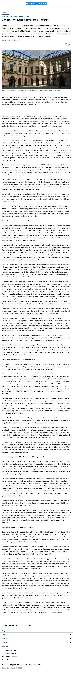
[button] (3, 3)
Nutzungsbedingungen (10, 656)
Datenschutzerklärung (10, 653)
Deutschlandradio (9, 650)
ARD (11, 665)
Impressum (6, 659)
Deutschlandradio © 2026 (12, 668)
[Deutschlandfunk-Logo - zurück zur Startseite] (36, 3)
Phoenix (20, 665)
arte (27, 665)
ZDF (15, 665)
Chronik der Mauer (36, 665)
